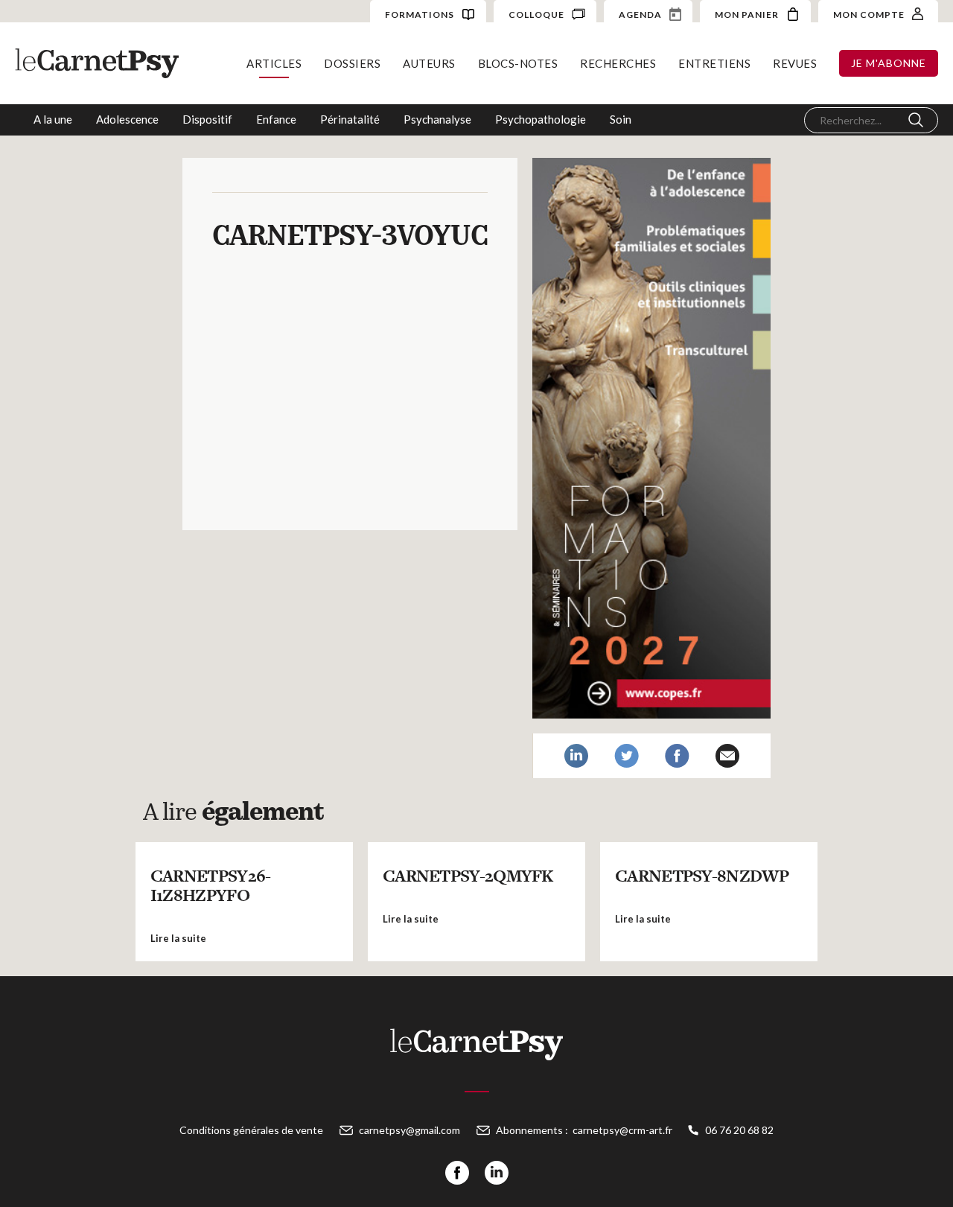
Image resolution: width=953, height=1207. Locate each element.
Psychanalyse (437, 119)
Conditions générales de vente (251, 1130)
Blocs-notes (518, 63)
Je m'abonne (888, 63)
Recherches (618, 63)
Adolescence (127, 119)
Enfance (276, 119)
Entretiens (714, 63)
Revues (795, 63)
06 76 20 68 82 (739, 1130)
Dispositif (207, 119)
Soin (620, 119)
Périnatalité (350, 119)
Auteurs (429, 63)
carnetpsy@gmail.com (409, 1130)
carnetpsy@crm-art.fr (622, 1130)
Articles (274, 63)
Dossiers (352, 63)
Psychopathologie (540, 119)
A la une (53, 119)
